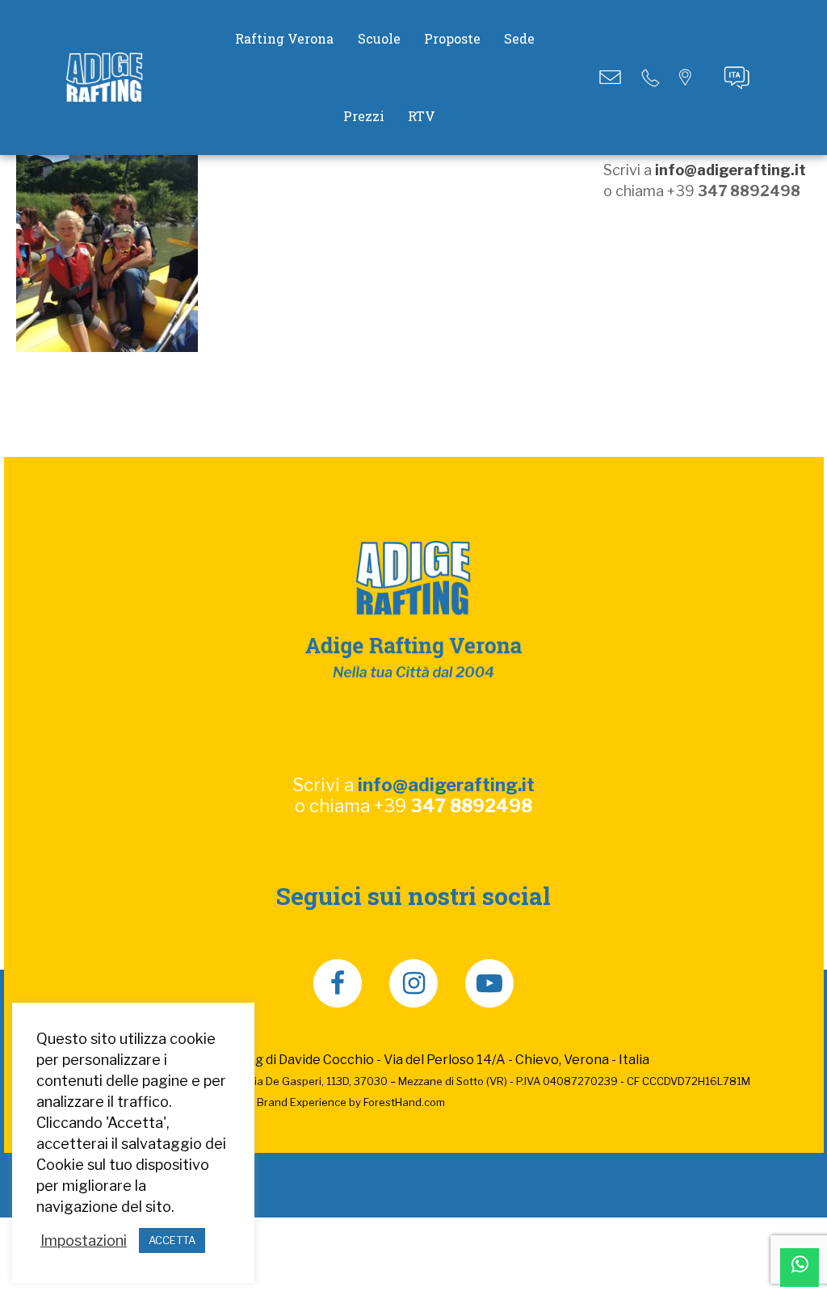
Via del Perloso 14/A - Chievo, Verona (496, 1059)
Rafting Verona (284, 38)
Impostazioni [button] (83, 1240)
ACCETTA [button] (172, 1240)
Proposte (452, 38)
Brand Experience (301, 1102)
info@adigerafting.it (730, 169)
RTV (421, 115)
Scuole (379, 38)
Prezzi (363, 115)
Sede (519, 38)
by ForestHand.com (397, 1102)
